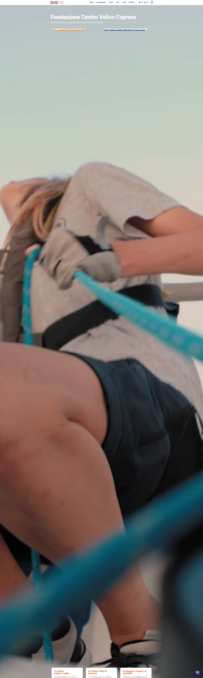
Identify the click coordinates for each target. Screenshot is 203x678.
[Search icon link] (142, 2)
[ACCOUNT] (139, 2)
